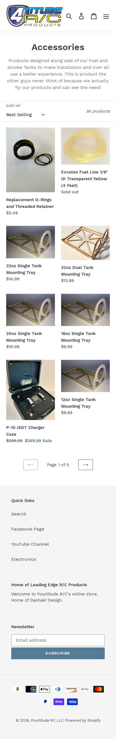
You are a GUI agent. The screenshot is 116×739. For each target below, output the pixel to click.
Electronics (23, 559)
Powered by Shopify (83, 720)
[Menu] (106, 16)
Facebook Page (27, 529)
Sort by (13, 106)
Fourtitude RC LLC (47, 720)
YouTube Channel (30, 544)
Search (18, 514)
